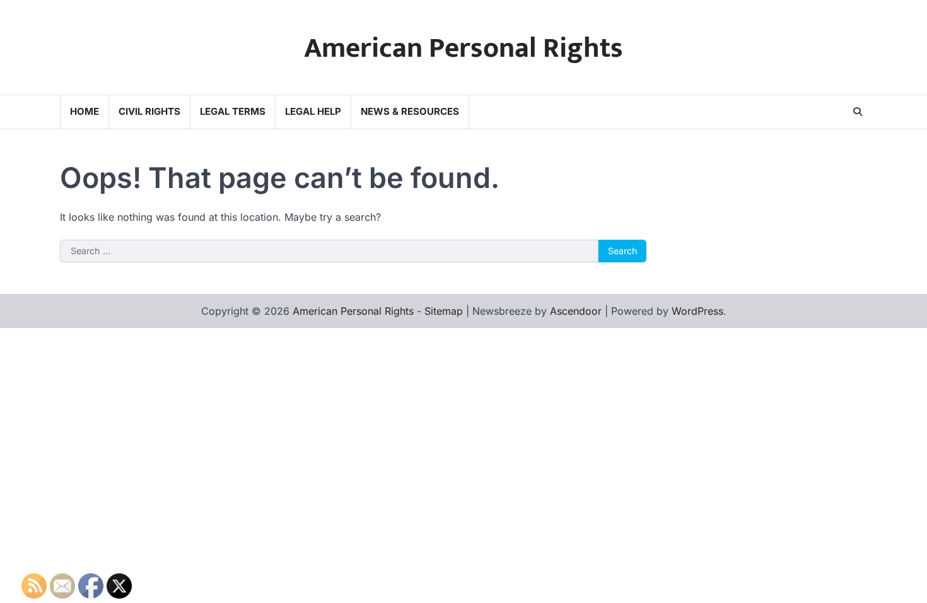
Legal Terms (232, 111)
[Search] (857, 111)
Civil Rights (149, 111)
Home (84, 111)
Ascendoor (576, 311)
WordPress (697, 311)
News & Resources (410, 111)
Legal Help (313, 111)
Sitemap (443, 311)
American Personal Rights (463, 48)
